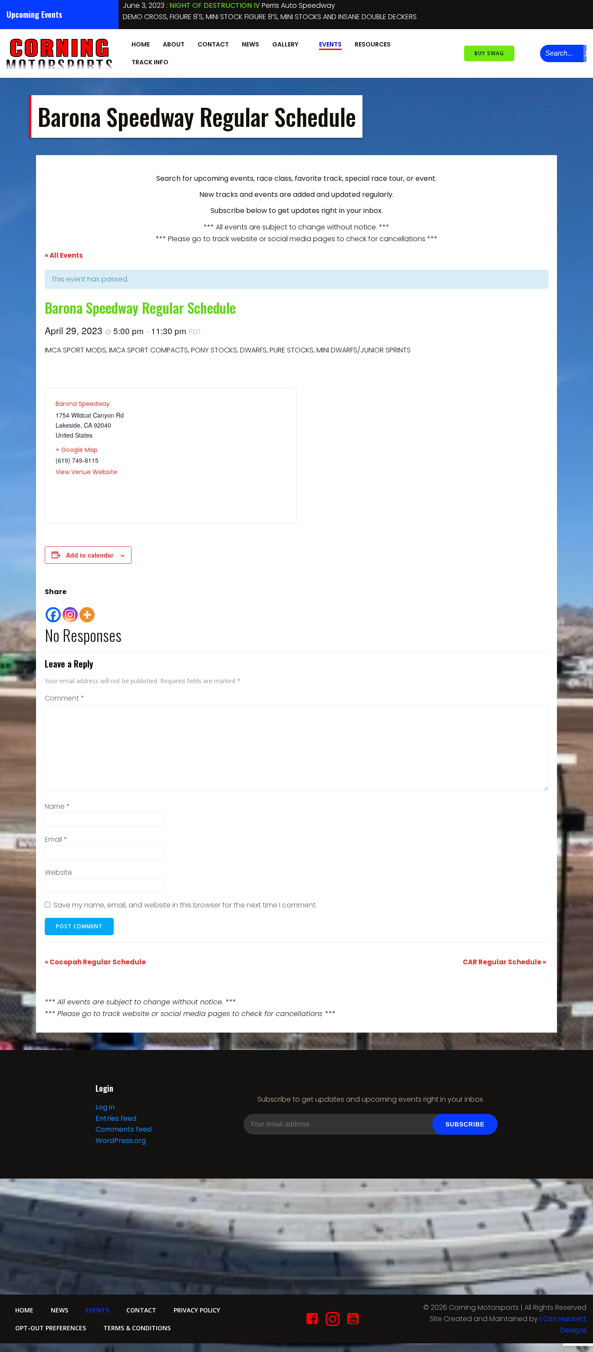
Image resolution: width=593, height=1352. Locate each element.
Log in (105, 1107)
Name (57, 806)
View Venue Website (86, 472)
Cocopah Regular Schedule (95, 962)
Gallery (285, 44)
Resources (373, 44)
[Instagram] (70, 610)
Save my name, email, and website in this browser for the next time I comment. (185, 905)
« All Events (64, 255)
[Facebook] (53, 610)
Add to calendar (89, 555)
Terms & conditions (137, 1328)
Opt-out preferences (50, 1328)
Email (56, 839)
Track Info (150, 62)
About (173, 44)
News (250, 44)
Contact (213, 44)
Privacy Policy (197, 1310)
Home (141, 44)
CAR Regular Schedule (242, 5)
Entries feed (116, 1118)
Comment (64, 698)
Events (330, 44)
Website (58, 872)
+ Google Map (77, 449)
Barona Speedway (83, 403)
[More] (87, 610)
